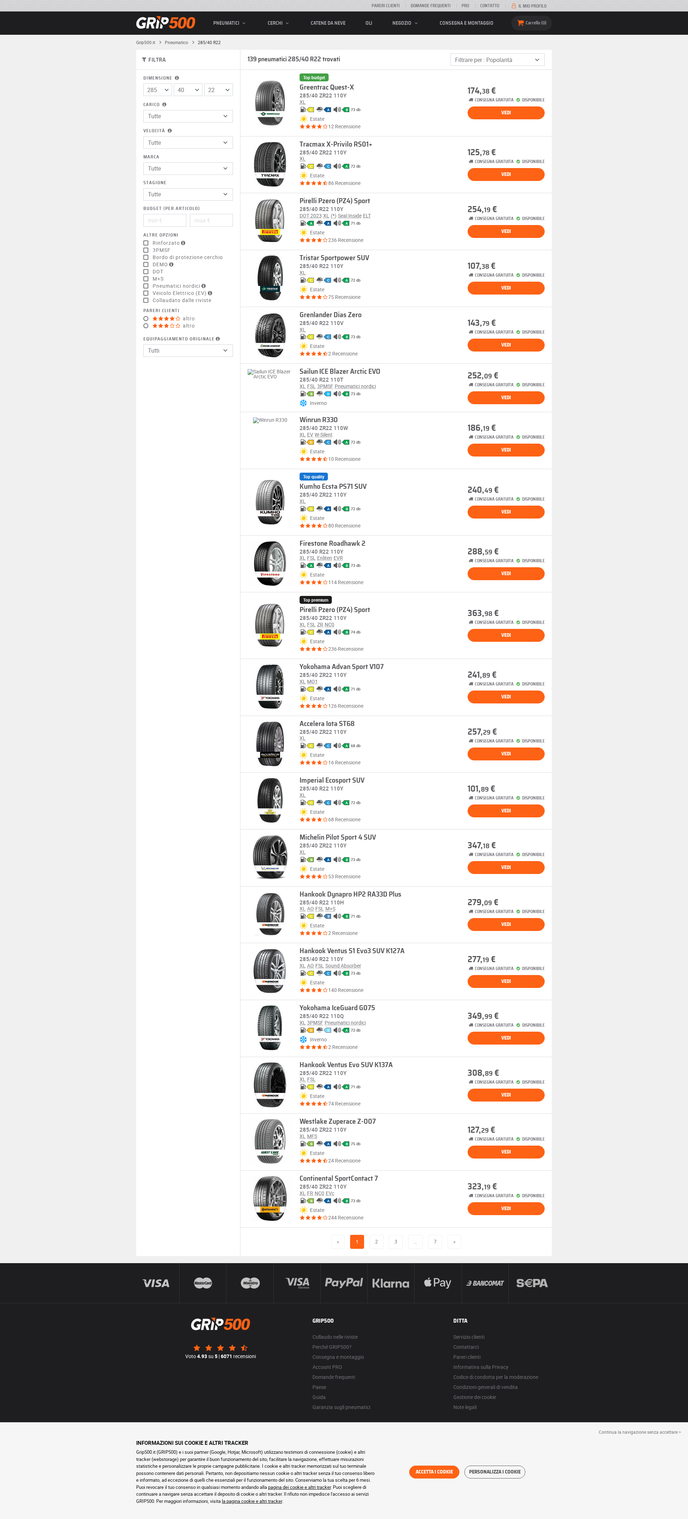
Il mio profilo (531, 6)
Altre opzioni (160, 235)
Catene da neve (328, 23)
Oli (369, 23)
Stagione (155, 183)
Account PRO (327, 1366)
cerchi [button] (276, 23)
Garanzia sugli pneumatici (341, 1407)
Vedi (506, 112)
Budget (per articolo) (171, 208)
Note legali (465, 1407)
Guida (319, 1397)
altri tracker (270, 1501)
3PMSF (162, 250)
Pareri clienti (386, 6)
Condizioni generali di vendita (485, 1387)
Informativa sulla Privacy (480, 1366)
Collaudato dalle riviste (182, 300)
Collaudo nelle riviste (335, 1336)
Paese (319, 1387)
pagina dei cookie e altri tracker (299, 1487)
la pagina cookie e (240, 1501)
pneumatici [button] (226, 23)
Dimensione (158, 78)
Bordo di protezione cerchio (188, 257)
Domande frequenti (430, 6)
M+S (158, 278)
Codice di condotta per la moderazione (495, 1377)
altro (188, 318)
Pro (465, 6)
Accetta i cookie (434, 1472)
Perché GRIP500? (332, 1346)
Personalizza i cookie (495, 1472)
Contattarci (466, 1346)
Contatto (489, 6)
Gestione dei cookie (474, 1397)
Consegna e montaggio (466, 23)
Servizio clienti (468, 1336)
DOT (158, 271)
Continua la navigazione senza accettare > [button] (640, 1432)
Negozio (402, 23)
